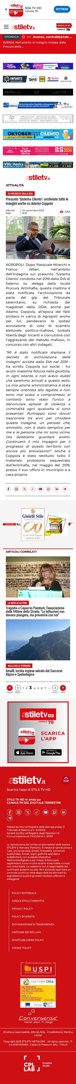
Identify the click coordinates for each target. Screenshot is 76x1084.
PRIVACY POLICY (22, 908)
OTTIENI (62, 9)
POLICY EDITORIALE (24, 893)
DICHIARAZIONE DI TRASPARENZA (33, 924)
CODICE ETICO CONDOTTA (28, 900)
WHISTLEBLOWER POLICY (28, 940)
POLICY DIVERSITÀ (23, 916)
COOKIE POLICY (21, 947)
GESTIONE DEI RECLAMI (26, 932)
